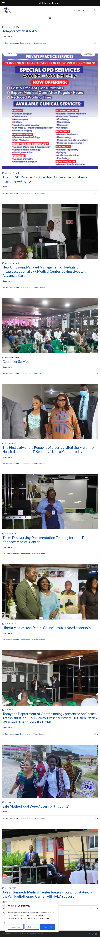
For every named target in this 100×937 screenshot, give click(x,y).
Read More (7, 36)
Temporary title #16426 (20, 31)
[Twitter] (83, 10)
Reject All (31, 927)
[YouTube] (87, 10)
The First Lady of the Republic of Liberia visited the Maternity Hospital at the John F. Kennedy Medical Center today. (48, 449)
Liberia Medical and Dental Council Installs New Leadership (46, 628)
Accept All (48, 927)
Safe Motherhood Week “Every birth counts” (36, 806)
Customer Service (15, 361)
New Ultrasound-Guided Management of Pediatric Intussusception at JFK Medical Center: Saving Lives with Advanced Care (45, 271)
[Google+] (74, 10)
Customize (16, 927)
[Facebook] (70, 10)
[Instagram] (78, 10)
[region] (32, 917)
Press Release (39, 193)
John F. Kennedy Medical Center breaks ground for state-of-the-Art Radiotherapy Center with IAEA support (47, 894)
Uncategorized (39, 43)
